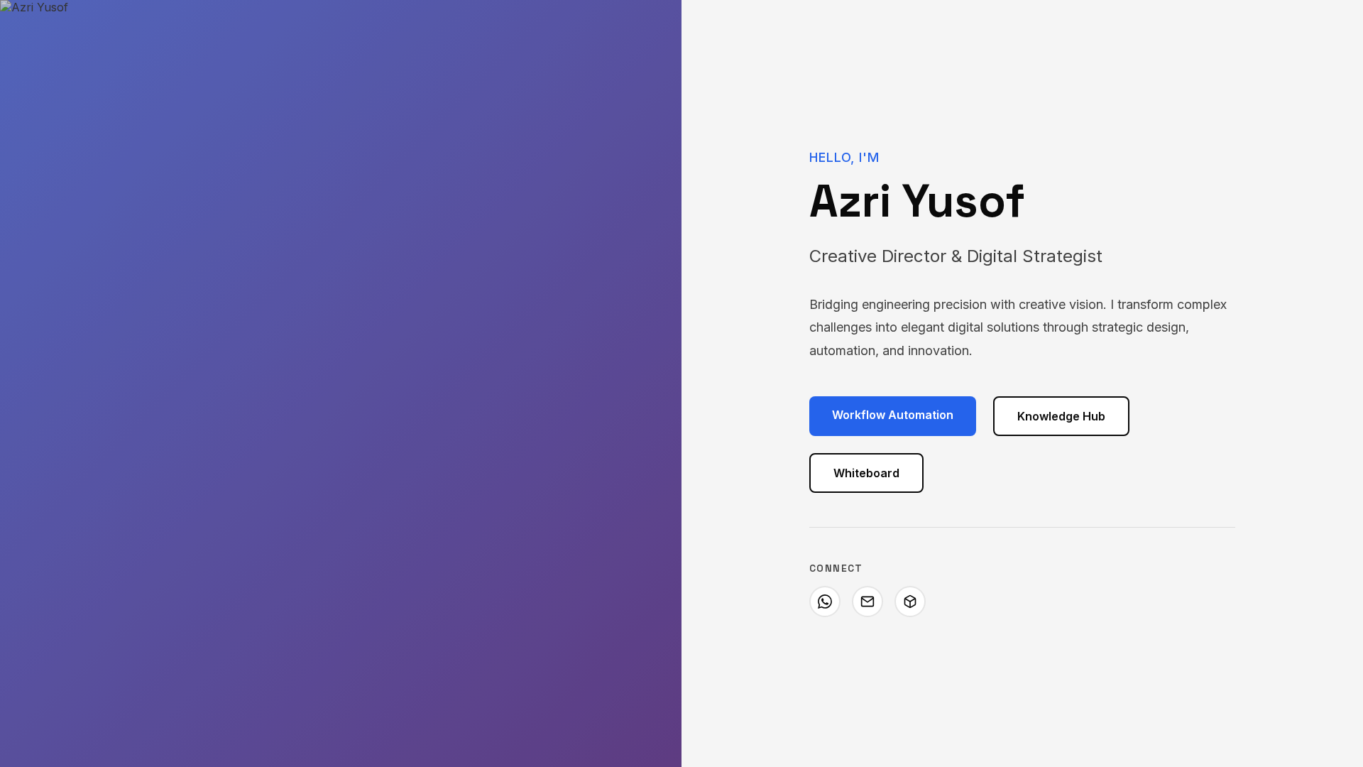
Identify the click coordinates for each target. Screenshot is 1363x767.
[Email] (867, 601)
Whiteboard (866, 473)
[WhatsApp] (825, 601)
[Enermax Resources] (910, 601)
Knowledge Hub (1061, 416)
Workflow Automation (892, 415)
